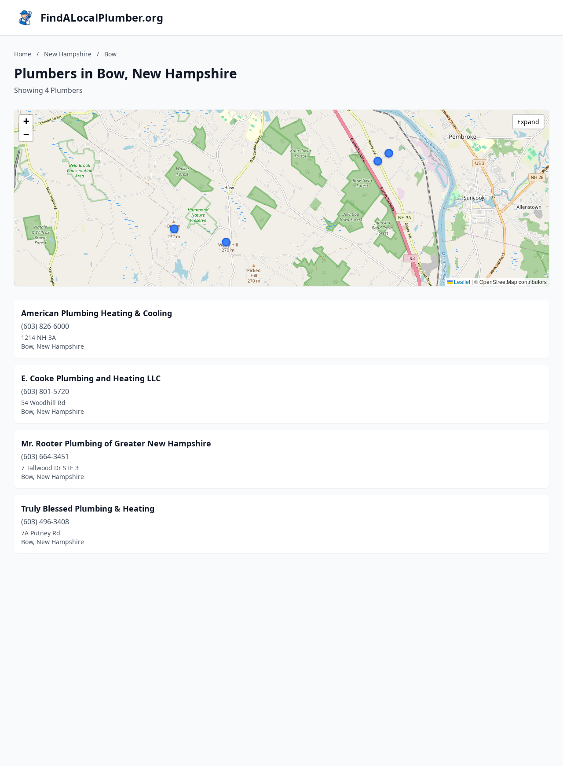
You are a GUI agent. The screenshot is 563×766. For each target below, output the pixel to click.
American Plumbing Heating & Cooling (96, 313)
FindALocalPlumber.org (101, 18)
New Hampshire (67, 54)
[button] (377, 161)
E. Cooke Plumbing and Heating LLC (91, 378)
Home (22, 54)
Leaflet (461, 281)
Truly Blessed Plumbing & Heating (87, 508)
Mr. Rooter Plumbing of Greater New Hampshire (116, 443)
